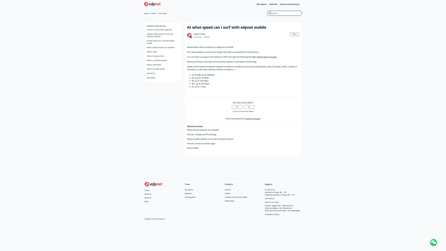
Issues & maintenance (290, 4)
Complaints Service (272, 214)
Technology (162, 13)
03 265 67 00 (270, 190)
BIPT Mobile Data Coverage (264, 57)
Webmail (273, 4)
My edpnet (262, 4)
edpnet (146, 13)
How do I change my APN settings (201, 134)
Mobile (153, 13)
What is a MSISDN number (157, 60)
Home (147, 190)
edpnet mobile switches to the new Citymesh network (160, 35)
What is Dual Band (154, 65)
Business (148, 194)
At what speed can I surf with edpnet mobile (160, 42)
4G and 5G (151, 73)
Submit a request (253, 118)
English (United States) (155, 219)
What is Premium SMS (155, 56)
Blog (146, 201)
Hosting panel (190, 197)
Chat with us (269, 198)
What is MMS (152, 52)
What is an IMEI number (156, 69)
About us (148, 198)
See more (151, 77)
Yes (237, 107)
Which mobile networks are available (160, 47)
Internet (228, 190)
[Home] (152, 4)
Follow (294, 34)
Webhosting (229, 201)
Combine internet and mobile (236, 197)
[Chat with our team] (433, 242)
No (249, 107)
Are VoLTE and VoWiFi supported (159, 30)
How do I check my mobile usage (201, 143)
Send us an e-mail (271, 202)
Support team (199, 34)
